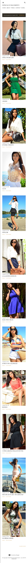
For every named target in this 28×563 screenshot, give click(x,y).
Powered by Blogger (15, 555)
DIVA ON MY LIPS (8, 57)
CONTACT (17, 8)
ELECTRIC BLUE (7, 320)
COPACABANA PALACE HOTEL (12, 451)
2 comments (8, 234)
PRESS (13, 8)
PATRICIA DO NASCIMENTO (10, 5)
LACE (4, 189)
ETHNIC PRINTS (7, 145)
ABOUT (8, 8)
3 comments (8, 103)
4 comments (8, 278)
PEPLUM (5, 232)
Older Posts (22, 546)
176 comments (9, 540)
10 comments (8, 147)
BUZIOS (4, 407)
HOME (4, 8)
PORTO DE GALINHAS (9, 363)
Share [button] (3, 59)
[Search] (25, 2)
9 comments (8, 59)
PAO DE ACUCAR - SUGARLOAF (12, 494)
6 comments (8, 409)
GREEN (4, 101)
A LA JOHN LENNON (9, 276)
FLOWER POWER (7, 538)
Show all (21, 15)
